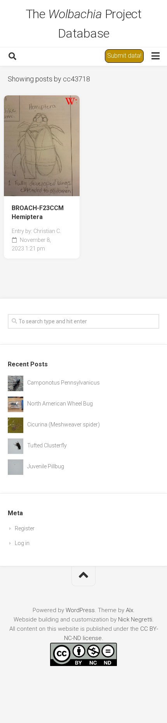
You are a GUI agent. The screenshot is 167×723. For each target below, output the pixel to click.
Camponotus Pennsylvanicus (63, 383)
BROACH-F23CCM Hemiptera (38, 212)
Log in (22, 543)
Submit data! (124, 55)
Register (25, 528)
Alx (129, 610)
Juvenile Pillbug (45, 466)
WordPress (80, 610)
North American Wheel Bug (60, 403)
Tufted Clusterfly (47, 445)
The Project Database (84, 24)
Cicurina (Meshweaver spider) (63, 424)
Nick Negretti (135, 619)
